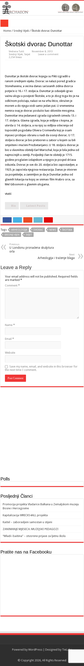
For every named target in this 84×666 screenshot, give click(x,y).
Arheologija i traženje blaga (56, 256)
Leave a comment (48, 54)
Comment (12, 285)
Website (10, 352)
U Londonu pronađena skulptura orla (31, 248)
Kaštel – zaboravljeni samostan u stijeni (27, 522)
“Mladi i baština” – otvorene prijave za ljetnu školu (34, 536)
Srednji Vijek (21, 30)
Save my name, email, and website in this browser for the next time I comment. (41, 368)
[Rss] (37, 655)
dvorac (38, 229)
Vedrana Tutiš (16, 51)
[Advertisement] (42, 431)
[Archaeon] (42, 8)
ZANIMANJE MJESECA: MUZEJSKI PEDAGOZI (30, 529)
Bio (13, 205)
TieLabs (67, 649)
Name (10, 325)
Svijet (27, 54)
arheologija (19, 229)
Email (9, 338)
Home (7, 30)
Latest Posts (35, 205)
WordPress (35, 649)
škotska (67, 229)
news (52, 229)
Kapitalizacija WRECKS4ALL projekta (25, 515)
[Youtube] (46, 655)
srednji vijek (11, 234)
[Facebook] (42, 655)
